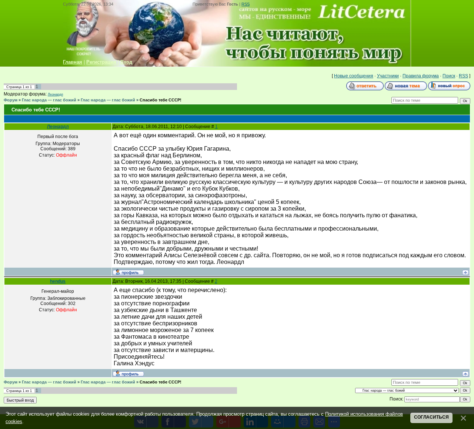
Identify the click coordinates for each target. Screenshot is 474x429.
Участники (388, 75)
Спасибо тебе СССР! (160, 100)
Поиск (449, 75)
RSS (245, 4)
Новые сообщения (353, 75)
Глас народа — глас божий (49, 100)
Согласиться (431, 417)
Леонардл (55, 94)
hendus (58, 281)
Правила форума (421, 75)
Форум (10, 100)
